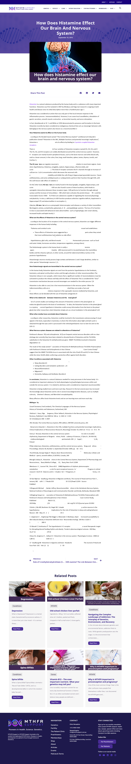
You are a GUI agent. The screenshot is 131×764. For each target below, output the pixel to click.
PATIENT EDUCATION (74, 8)
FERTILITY (55, 8)
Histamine (33, 104)
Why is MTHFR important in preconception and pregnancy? (103, 680)
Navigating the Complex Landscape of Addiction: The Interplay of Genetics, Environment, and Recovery (101, 618)
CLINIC (63, 8)
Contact (119, 2)
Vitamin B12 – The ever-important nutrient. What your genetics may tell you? (64, 682)
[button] (80, 93)
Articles (112, 2)
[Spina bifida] (27, 660)
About (104, 2)
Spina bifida (17, 679)
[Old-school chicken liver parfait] (65, 591)
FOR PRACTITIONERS (89, 8)
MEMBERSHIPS (103, 8)
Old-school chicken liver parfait (65, 610)
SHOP (111, 8)
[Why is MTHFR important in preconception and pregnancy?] (103, 660)
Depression (17, 610)
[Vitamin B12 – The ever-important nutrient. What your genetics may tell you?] (65, 660)
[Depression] (27, 591)
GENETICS (46, 8)
